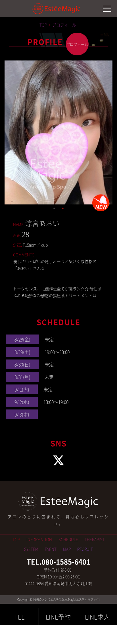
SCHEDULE (68, 539)
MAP (67, 549)
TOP (16, 539)
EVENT (51, 549)
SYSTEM (31, 549)
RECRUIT (85, 549)
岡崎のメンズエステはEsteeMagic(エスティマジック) (66, 599)
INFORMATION (39, 539)
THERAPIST (95, 539)
